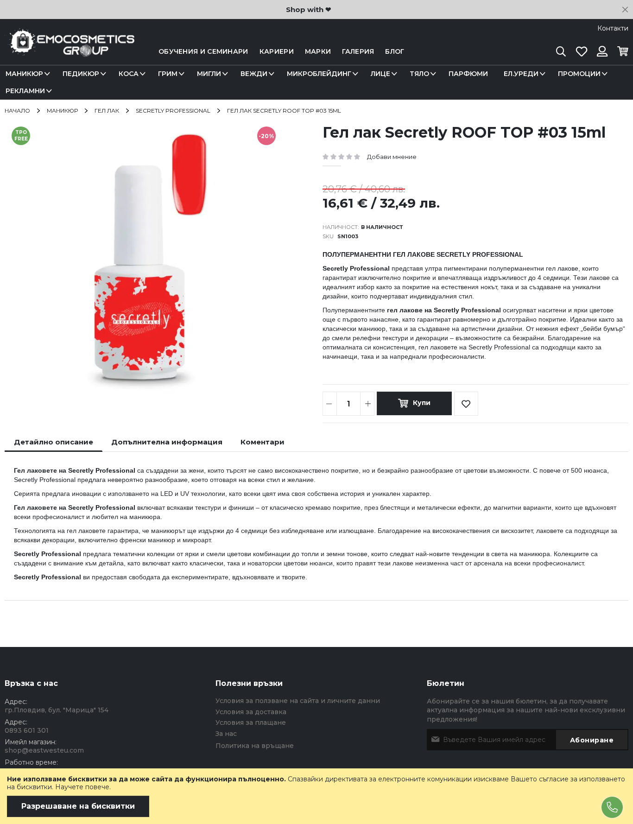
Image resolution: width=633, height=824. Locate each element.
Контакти (612, 28)
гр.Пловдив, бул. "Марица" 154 (56, 710)
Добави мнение (392, 156)
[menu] (316, 82)
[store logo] (69, 51)
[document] (316, 796)
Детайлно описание (53, 441)
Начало (17, 110)
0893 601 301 (27, 730)
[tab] (53, 441)
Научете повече (82, 787)
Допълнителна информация (166, 441)
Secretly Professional (173, 110)
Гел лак (107, 110)
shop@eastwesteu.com (44, 750)
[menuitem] (26, 73)
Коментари (263, 441)
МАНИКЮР (62, 110)
